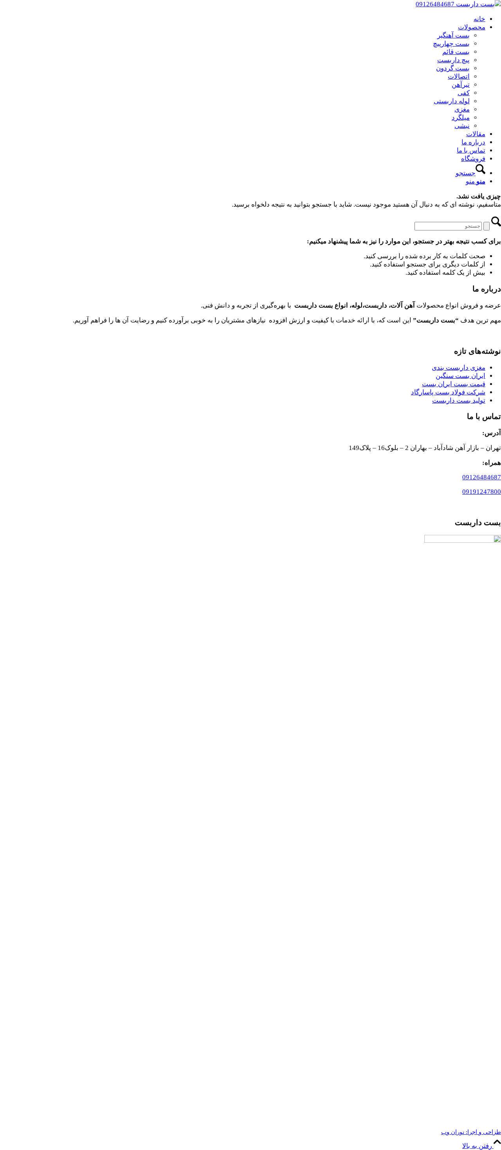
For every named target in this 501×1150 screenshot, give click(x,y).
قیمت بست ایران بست (453, 384)
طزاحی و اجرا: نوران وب (471, 1132)
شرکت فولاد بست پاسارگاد (448, 392)
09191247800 (481, 491)
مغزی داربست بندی (458, 367)
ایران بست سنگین (460, 376)
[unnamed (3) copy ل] (458, 4)
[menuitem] (242, 19)
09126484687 (481, 477)
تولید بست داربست (458, 400)
